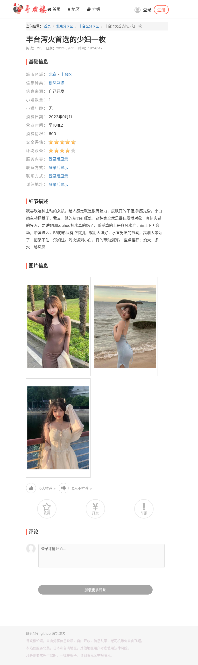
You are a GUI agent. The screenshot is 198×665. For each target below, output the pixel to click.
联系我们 (33, 633)
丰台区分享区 (89, 26)
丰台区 (66, 74)
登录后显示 (58, 159)
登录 (147, 10)
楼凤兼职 (56, 82)
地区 (75, 9)
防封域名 (58, 633)
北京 (53, 74)
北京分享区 (64, 26)
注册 (161, 9)
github (46, 633)
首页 (56, 9)
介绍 (95, 9)
